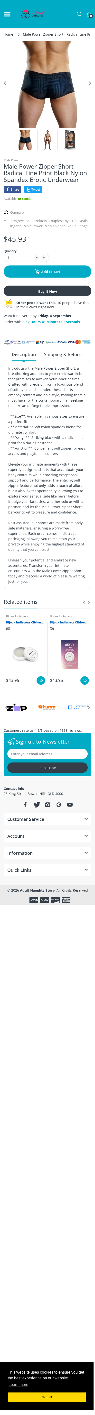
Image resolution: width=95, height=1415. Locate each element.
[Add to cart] (41, 680)
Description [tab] (24, 354)
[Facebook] (25, 805)
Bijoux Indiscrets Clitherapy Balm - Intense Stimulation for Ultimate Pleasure (25, 622)
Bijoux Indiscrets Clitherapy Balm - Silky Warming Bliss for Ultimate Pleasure (69, 622)
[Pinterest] (58, 805)
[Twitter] (36, 805)
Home (8, 34)
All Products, (37, 220)
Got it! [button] (47, 1397)
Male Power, (34, 226)
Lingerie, (16, 226)
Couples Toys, (60, 220)
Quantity (10, 251)
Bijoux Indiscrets (17, 616)
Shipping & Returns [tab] (64, 354)
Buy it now (47, 291)
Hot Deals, (80, 220)
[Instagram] (47, 805)
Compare (17, 212)
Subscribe (47, 767)
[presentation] (84, 602)
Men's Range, (55, 226)
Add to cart (50, 271)
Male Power (12, 160)
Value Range (77, 226)
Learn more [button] (18, 1385)
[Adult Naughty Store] (34, 14)
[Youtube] (70, 805)
